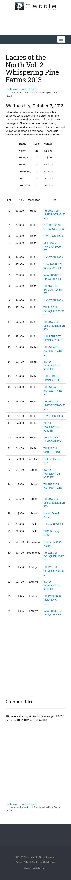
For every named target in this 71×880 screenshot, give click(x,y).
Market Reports (29, 89)
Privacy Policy (23, 862)
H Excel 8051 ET (53, 524)
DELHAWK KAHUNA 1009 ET (52, 246)
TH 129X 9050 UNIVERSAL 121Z (52, 600)
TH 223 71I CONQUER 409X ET (53, 311)
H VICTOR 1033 (53, 235)
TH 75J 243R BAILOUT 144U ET (52, 289)
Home (27, 867)
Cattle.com (12, 89)
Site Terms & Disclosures (43, 862)
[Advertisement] (35, 657)
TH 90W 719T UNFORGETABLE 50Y (54, 214)
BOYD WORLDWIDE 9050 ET (51, 365)
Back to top (38, 867)
